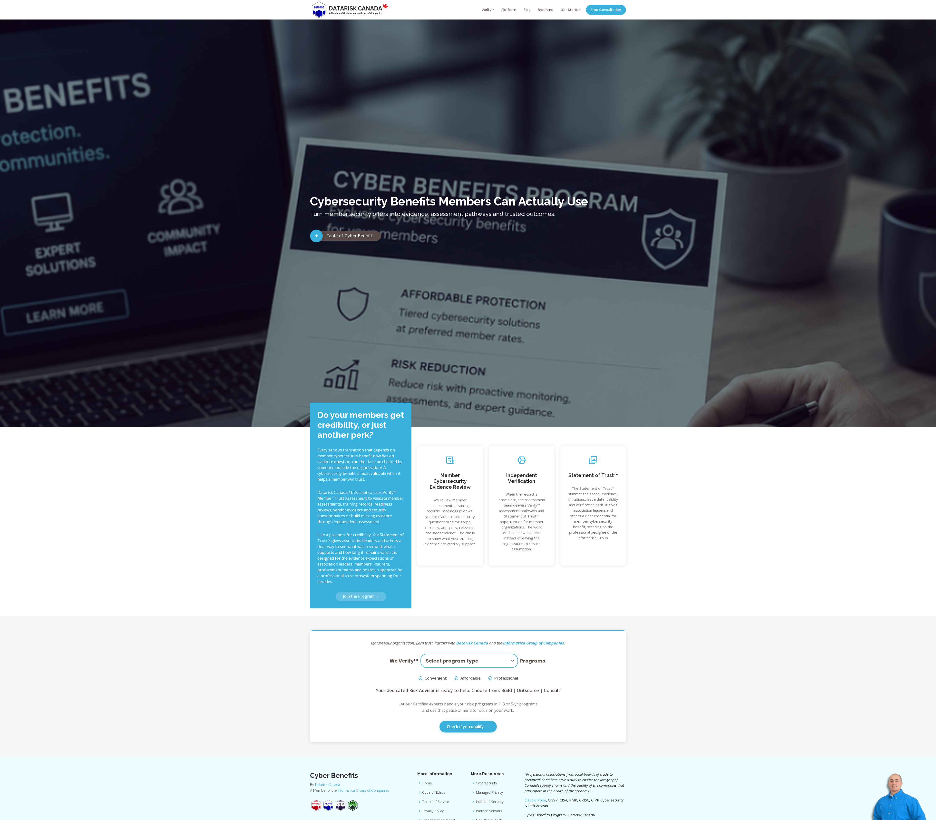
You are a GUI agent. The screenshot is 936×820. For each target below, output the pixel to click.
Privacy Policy (433, 811)
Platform (508, 9)
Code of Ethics (433, 792)
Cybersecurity (486, 783)
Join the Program (359, 596)
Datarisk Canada (472, 643)
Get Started (571, 9)
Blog (527, 9)
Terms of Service (435, 801)
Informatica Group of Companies (533, 643)
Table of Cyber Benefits (351, 236)
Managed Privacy (489, 792)
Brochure (545, 9)
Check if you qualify (466, 726)
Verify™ (488, 9)
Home (427, 783)
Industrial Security (490, 801)
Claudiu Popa (535, 800)
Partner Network (489, 811)
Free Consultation (606, 9)
